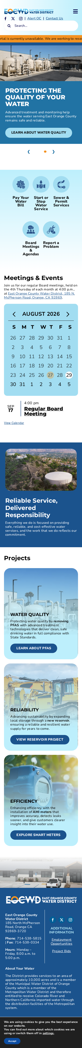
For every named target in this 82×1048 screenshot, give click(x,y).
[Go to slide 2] (41, 152)
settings (48, 1033)
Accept (12, 1041)
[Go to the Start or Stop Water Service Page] (41, 194)
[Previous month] (14, 314)
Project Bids (61, 951)
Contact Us (54, 18)
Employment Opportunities (61, 941)
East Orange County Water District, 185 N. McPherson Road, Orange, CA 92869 (39, 295)
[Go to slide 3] (45, 152)
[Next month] (67, 314)
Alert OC (34, 18)
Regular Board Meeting (43, 411)
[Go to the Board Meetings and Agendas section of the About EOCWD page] (30, 239)
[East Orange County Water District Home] (28, 10)
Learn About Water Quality (38, 132)
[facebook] (5, 18)
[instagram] (20, 18)
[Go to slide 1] (37, 152)
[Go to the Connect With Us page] (51, 236)
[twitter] (13, 18)
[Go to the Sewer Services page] (61, 192)
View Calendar (14, 423)
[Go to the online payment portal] (20, 192)
